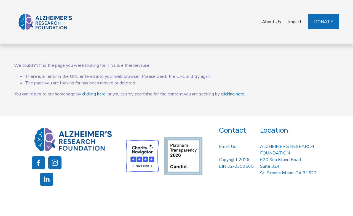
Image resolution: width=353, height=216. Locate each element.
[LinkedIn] (46, 179)
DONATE (323, 22)
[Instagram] (54, 162)
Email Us (227, 146)
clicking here (94, 94)
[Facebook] (38, 162)
